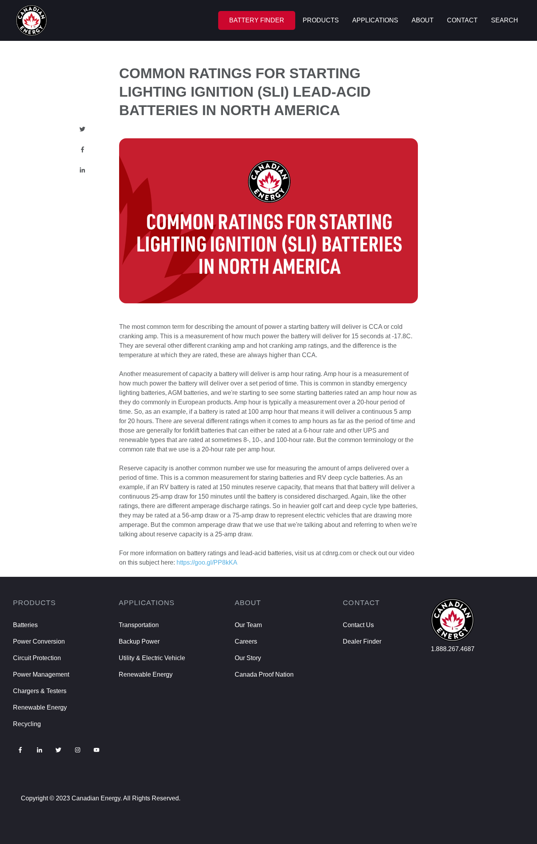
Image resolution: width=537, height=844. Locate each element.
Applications (375, 20)
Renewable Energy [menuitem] (40, 707)
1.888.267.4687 (452, 649)
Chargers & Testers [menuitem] (39, 691)
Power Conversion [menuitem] (39, 641)
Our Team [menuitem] (248, 625)
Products (321, 20)
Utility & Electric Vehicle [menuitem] (152, 658)
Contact (462, 20)
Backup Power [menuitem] (139, 641)
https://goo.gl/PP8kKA (207, 562)
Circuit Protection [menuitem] (37, 658)
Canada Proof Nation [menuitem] (264, 674)
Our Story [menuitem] (248, 658)
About (423, 20)
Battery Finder (256, 20)
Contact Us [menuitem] (358, 625)
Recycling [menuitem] (27, 724)
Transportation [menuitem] (139, 625)
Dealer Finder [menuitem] (362, 641)
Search (504, 20)
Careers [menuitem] (246, 641)
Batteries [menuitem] (25, 625)
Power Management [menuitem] (41, 674)
